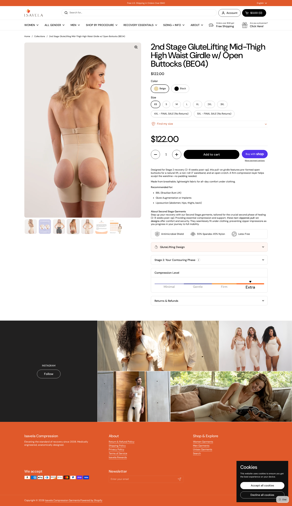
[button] (254, 13)
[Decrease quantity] (155, 154)
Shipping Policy (117, 445)
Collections (39, 36)
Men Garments (201, 445)
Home (27, 36)
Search (197, 453)
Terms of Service (118, 453)
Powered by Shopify (91, 500)
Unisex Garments (202, 449)
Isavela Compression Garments (62, 500)
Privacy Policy (116, 449)
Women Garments (203, 441)
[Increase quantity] (176, 154)
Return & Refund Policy (121, 441)
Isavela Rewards (118, 457)
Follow (48, 374)
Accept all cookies (262, 485)
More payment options (255, 160)
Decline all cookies (262, 495)
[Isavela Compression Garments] (33, 13)
